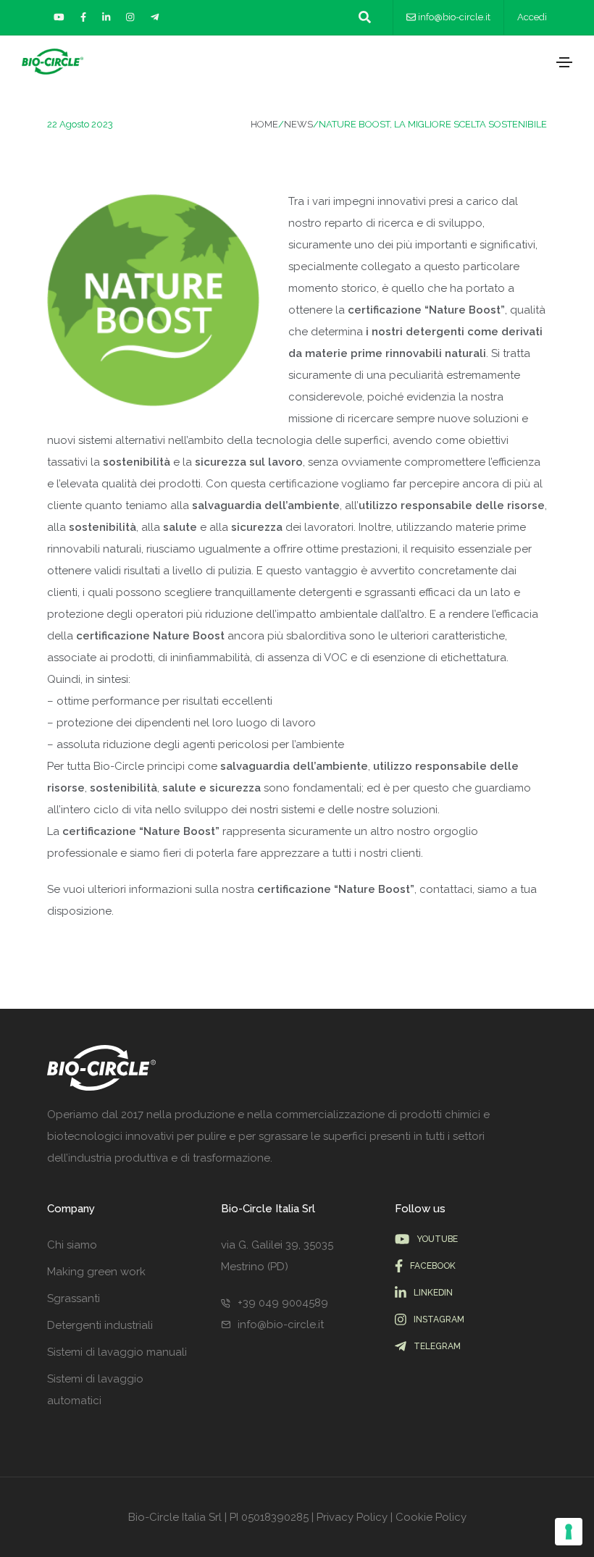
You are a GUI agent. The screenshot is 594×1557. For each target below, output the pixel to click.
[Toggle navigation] (564, 62)
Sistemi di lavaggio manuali (117, 1352)
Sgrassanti (73, 1298)
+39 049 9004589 (283, 1302)
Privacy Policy (352, 1517)
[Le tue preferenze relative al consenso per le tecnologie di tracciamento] (568, 1531)
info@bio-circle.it (454, 17)
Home (264, 124)
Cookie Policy (431, 1517)
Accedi (532, 17)
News (298, 124)
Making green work (96, 1271)
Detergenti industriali (100, 1325)
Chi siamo (72, 1244)
